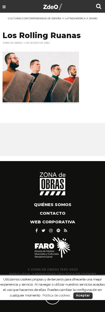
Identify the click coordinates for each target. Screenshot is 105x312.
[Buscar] (98, 7)
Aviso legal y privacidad (32, 274)
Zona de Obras (12, 42)
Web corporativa (52, 222)
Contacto (52, 213)
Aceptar (83, 295)
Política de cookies (56, 295)
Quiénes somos (52, 204)
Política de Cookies (77, 274)
